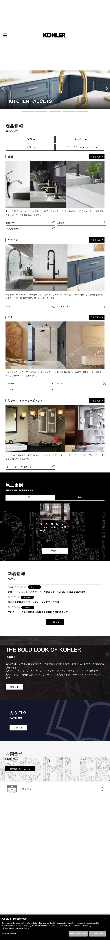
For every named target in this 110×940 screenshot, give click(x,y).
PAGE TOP (104, 909)
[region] (55, 927)
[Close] (106, 919)
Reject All (98, 933)
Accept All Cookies (78, 933)
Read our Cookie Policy (19, 928)
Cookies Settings (9, 933)
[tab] (30, 497)
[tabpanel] (55, 518)
